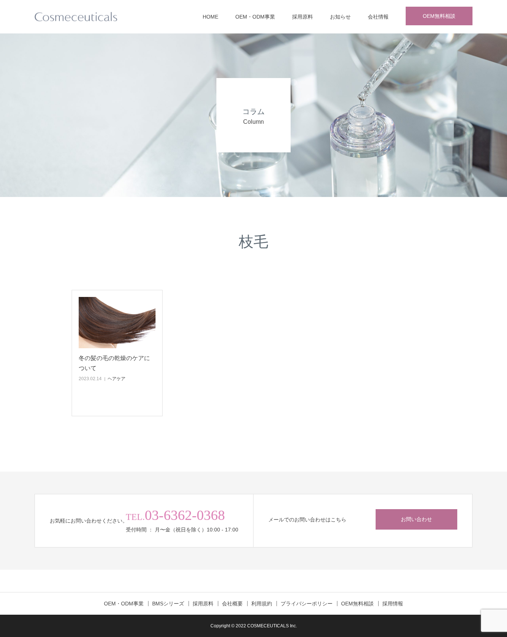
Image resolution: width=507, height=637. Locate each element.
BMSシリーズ (168, 603)
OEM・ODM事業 (255, 17)
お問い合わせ (416, 519)
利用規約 (261, 603)
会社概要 (232, 603)
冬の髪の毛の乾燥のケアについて (114, 363)
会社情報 (378, 17)
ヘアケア (116, 378)
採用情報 (392, 603)
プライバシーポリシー (307, 603)
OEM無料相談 (439, 16)
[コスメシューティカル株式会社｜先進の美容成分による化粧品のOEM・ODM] (76, 17)
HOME (210, 17)
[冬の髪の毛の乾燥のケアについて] (117, 322)
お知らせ (340, 17)
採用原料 (302, 17)
